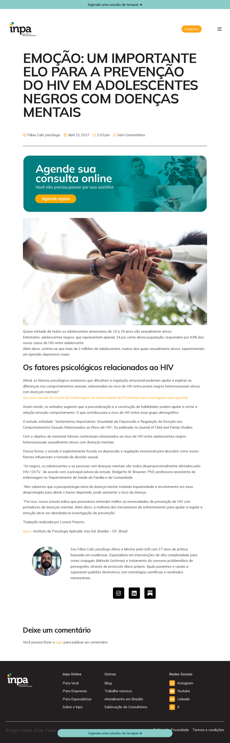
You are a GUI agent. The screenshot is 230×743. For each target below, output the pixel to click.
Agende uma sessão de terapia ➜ (115, 4)
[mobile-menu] (216, 29)
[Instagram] (118, 593)
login (59, 642)
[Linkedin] (134, 593)
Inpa (26, 531)
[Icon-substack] (150, 593)
